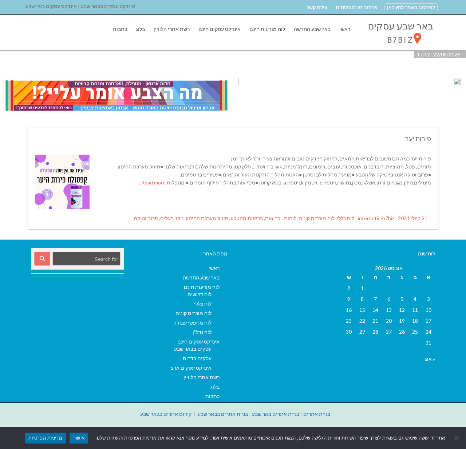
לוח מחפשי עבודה (192, 322)
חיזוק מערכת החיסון (207, 218)
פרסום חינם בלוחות (357, 7)
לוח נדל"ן (202, 332)
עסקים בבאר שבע (193, 349)
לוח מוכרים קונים (317, 218)
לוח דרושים (199, 294)
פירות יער (418, 139)
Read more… (152, 182)
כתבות (120, 29)
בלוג (140, 29)
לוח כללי (345, 218)
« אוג (430, 359)
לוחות (290, 218)
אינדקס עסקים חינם (219, 29)
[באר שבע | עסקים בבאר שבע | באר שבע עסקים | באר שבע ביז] (400, 47)
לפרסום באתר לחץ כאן (411, 7)
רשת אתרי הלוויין (172, 29)
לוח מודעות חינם (267, 29)
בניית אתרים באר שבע (275, 414)
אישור (78, 438)
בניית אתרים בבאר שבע (223, 414)
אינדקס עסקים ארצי (190, 368)
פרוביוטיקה (146, 218)
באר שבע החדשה (312, 29)
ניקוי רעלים (171, 218)
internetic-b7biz (376, 218)
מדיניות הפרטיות (45, 438)
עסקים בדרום (197, 358)
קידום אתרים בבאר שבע (165, 414)
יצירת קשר (318, 7)
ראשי (344, 29)
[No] (457, 438)
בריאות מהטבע (246, 218)
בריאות (272, 218)
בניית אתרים (316, 414)
